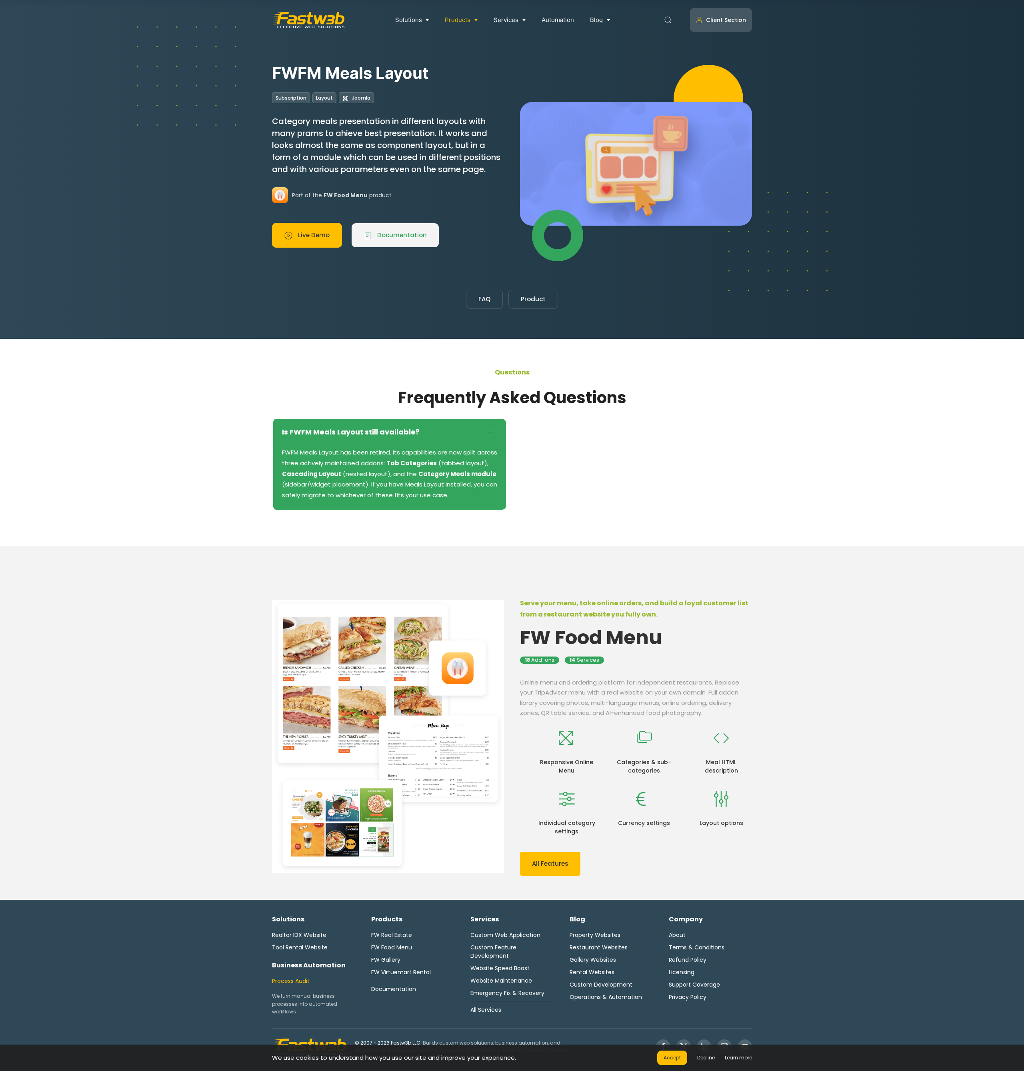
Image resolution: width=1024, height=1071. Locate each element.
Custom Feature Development (493, 951)
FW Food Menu (591, 637)
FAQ (484, 299)
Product (533, 299)
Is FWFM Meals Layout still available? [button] (351, 432)
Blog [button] (596, 20)
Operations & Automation (606, 997)
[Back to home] (308, 20)
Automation (558, 20)
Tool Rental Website (300, 947)
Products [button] (457, 20)
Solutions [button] (408, 20)
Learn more (738, 1057)
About (677, 935)
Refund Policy (687, 960)
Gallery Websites (593, 960)
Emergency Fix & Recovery (507, 993)
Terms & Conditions (696, 947)
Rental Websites (592, 972)
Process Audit (291, 981)
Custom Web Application (505, 935)
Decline (706, 1057)
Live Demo (313, 235)
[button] (668, 20)
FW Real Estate (391, 935)
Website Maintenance (501, 981)
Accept (672, 1057)
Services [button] (506, 20)
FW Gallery (385, 960)
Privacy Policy (687, 997)
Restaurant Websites (599, 947)
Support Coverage (694, 985)
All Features (550, 863)
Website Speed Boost (500, 968)
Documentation (401, 235)
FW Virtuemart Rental (401, 972)
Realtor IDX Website (299, 935)
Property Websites (595, 935)
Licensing (681, 972)
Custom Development (601, 985)
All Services (485, 1010)
